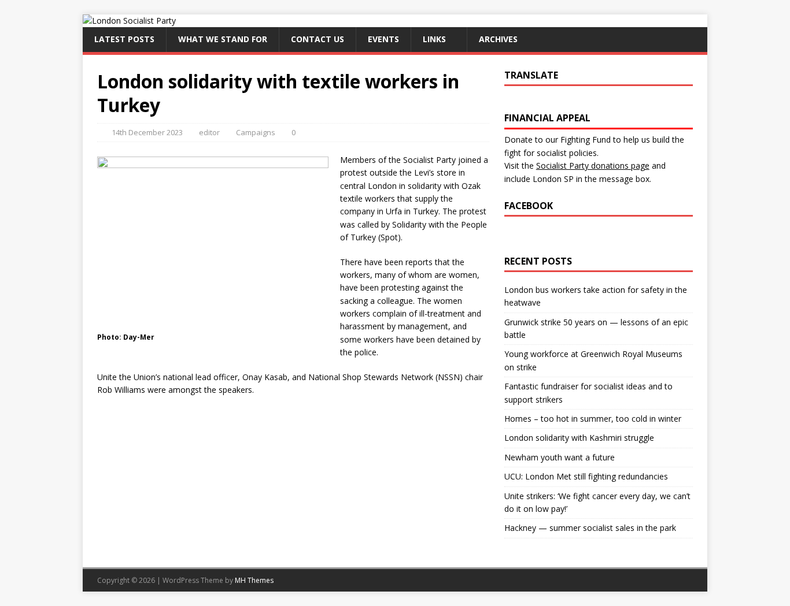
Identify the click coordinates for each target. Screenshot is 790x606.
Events (383, 39)
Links (434, 39)
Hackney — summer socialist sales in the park (590, 527)
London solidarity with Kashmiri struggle (579, 437)
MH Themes (254, 580)
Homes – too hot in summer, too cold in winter (592, 418)
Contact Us (317, 39)
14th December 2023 (147, 132)
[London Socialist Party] (129, 20)
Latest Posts (124, 39)
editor (209, 132)
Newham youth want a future (559, 457)
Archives (498, 39)
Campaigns (255, 132)
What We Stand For (222, 39)
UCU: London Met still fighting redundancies (586, 476)
